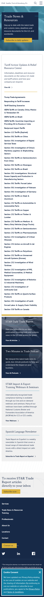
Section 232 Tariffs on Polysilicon (18, 251)
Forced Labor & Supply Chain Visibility (20, 305)
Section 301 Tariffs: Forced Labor (18, 183)
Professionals (7, 519)
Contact (5, 538)
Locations (6, 531)
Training (5, 513)
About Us (6, 525)
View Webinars (11, 421)
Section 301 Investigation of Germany (20, 191)
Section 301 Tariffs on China (16, 136)
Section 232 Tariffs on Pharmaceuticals (20, 232)
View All (7, 87)
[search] (35, 3)
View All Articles (11, 340)
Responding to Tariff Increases (17, 101)
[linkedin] (19, 554)
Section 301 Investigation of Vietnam (20, 187)
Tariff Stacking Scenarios (14, 105)
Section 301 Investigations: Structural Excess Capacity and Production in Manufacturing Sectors (20, 176)
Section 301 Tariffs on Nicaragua (18, 165)
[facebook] (34, 554)
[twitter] (4, 554)
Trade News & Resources (12, 510)
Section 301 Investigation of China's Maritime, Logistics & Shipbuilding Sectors (19, 150)
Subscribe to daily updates (17, 40)
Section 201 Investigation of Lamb (18, 301)
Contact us (8, 545)
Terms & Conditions (15, 592)
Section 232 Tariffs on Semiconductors (20, 228)
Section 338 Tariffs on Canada (16, 309)
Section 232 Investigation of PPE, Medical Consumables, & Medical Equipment (18, 272)
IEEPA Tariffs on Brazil (13, 117)
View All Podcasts (12, 373)
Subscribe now (10, 491)
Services (5, 503)
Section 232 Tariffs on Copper (16, 210)
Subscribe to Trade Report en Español (19, 456)
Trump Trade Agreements (14, 97)
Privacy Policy (34, 589)
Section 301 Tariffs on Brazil (16, 169)
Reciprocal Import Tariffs (14, 128)
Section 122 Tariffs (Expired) (16, 132)
